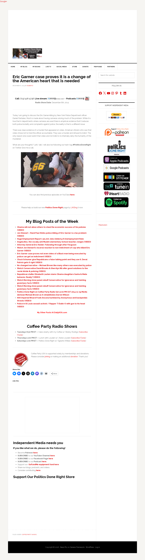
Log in (97, 547)
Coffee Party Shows (29, 534)
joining (47, 356)
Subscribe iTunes (78, 338)
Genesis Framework (77, 547)
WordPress (90, 547)
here (35, 453)
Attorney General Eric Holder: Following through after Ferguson (46, 245)
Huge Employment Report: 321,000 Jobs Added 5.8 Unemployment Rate (50, 239)
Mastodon (103, 225)
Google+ (3, 1)
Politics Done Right (72, 53)
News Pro (63, 547)
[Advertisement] (72, 27)
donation (74, 356)
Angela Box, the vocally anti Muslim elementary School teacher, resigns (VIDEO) (54, 242)
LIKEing (74, 207)
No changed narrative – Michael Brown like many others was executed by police (54, 265)
